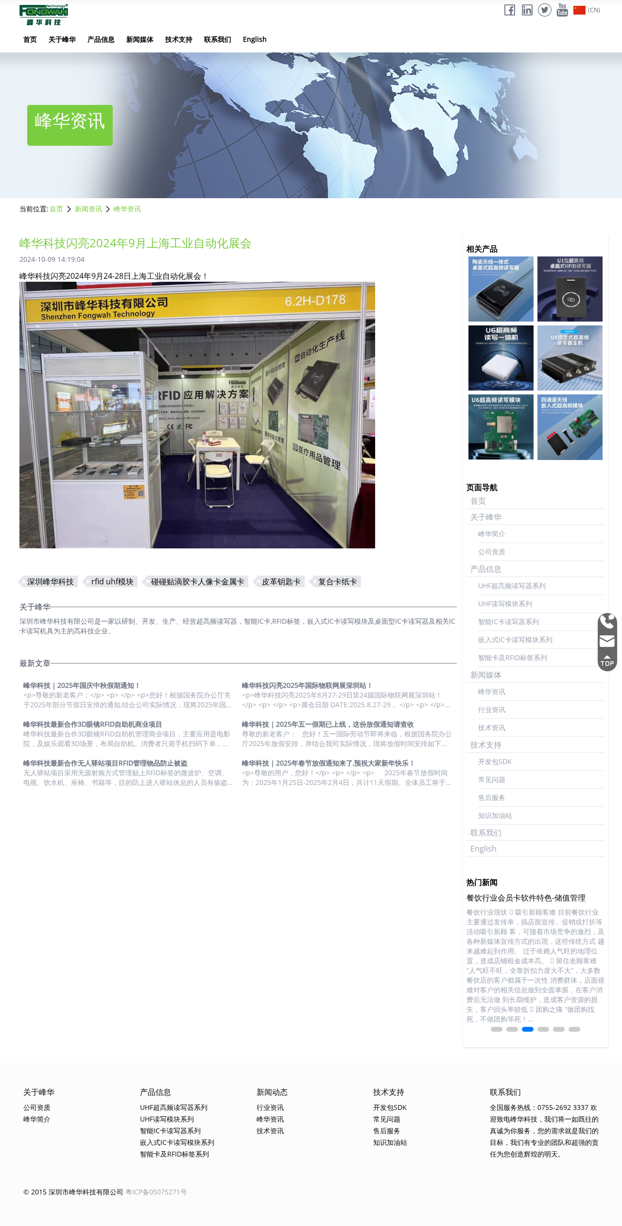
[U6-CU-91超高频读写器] (501, 289)
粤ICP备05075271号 (156, 1191)
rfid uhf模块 (112, 581)
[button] (496, 1029)
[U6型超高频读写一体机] (501, 358)
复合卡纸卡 (337, 581)
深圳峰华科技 (50, 581)
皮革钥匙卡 (281, 581)
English (255, 39)
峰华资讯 (127, 208)
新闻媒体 (140, 39)
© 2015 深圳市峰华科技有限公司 (73, 1191)
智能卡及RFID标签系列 (512, 657)
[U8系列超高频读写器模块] (570, 427)
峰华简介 (491, 533)
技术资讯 (491, 727)
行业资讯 (491, 709)
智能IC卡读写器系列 (508, 621)
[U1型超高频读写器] (570, 289)
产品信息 (101, 39)
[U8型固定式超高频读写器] (570, 358)
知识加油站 (495, 815)
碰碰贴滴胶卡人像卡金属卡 (197, 581)
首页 (30, 39)
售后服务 (491, 797)
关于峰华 (62, 39)
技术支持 (178, 39)
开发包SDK (495, 761)
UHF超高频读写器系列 (512, 585)
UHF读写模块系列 (505, 603)
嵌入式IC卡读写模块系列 (515, 639)
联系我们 (217, 39)
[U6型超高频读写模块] (501, 427)
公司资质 (491, 551)
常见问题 (491, 779)
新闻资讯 (88, 208)
